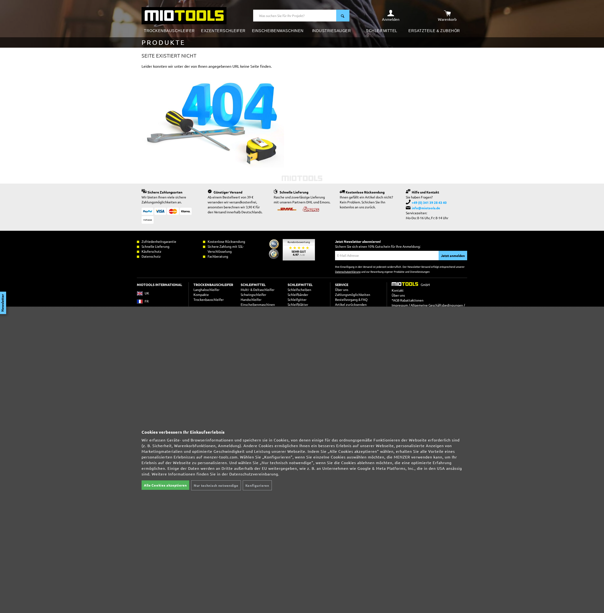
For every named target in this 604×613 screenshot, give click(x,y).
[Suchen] (342, 15)
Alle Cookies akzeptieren (165, 485)
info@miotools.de (426, 208)
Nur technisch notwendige (216, 485)
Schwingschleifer (253, 294)
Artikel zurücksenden (351, 304)
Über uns (341, 289)
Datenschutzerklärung (348, 271)
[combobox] (294, 15)
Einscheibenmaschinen (258, 304)
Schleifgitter (297, 299)
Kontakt (398, 290)
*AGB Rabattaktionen (408, 300)
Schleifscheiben (299, 289)
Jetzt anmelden (453, 255)
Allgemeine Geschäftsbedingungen (437, 305)
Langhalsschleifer (206, 289)
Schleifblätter (298, 304)
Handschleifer (251, 299)
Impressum (400, 305)
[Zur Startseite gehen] (184, 15)
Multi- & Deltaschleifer (257, 289)
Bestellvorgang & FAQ (351, 299)
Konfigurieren (257, 485)
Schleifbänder (298, 294)
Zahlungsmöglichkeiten (352, 294)
